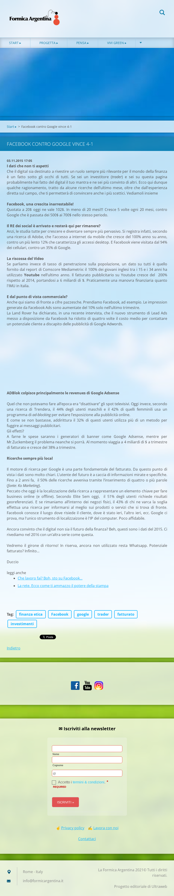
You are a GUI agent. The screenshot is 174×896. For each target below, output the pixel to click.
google (83, 614)
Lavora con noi (105, 827)
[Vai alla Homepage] (35, 14)
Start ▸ (15, 43)
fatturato (125, 614)
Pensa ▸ (82, 43)
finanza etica (31, 614)
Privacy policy (72, 827)
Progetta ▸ (48, 43)
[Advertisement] (87, 82)
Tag (10, 614)
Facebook (59, 614)
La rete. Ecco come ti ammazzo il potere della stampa (63, 585)
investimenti (22, 623)
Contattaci (87, 838)
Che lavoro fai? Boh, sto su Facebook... (50, 578)
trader (103, 614)
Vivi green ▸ (116, 43)
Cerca (162, 13)
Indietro (13, 648)
